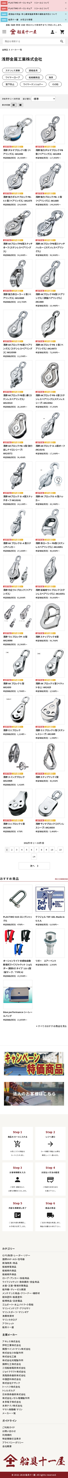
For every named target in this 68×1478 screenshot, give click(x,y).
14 (34, 856)
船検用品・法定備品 (12, 1300)
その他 (55, 84)
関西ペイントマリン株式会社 (16, 1348)
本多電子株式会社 (11, 1401)
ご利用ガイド (8, 1427)
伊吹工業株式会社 (11, 1345)
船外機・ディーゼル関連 (14, 1289)
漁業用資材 (8, 1315)
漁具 (51, 77)
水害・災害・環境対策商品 (15, 1285)
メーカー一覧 (16, 49)
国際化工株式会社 (11, 1364)
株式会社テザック (11, 1382)
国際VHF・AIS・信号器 (13, 1259)
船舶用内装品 (9, 1270)
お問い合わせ (9, 1431)
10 (52, 849)
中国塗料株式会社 (11, 1379)
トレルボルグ (8, 1390)
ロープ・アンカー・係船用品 (15, 1278)
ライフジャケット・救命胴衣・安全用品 (20, 1281)
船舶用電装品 (9, 1266)
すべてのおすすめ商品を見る (52, 1026)
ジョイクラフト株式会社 (14, 1371)
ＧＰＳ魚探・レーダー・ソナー (16, 1255)
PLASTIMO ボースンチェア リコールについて (28, 2)
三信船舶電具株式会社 (14, 1367)
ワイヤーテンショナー (33, 84)
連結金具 (33, 70)
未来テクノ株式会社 (12, 1405)
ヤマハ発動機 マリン (12, 1409)
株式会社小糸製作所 (12, 1352)
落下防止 (10, 84)
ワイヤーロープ (13, 77)
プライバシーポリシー (13, 1442)
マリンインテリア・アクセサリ (16, 1308)
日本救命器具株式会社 (14, 1394)
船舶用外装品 (9, 1274)
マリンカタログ (9, 1319)
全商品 (5, 49)
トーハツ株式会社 (11, 1386)
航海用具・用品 (10, 1262)
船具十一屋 (8, 1327)
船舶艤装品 (34, 77)
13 (60, 849)
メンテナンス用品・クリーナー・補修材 (21, 1293)
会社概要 (7, 1446)
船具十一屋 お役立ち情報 (20, 19)
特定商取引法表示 (11, 1438)
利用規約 (7, 1434)
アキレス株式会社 (11, 1341)
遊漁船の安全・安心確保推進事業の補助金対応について (32, 14)
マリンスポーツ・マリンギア (15, 1312)
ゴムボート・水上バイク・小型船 (18, 1304)
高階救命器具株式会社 (14, 1375)
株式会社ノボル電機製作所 (16, 1398)
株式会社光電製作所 (12, 1360)
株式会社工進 (9, 1356)
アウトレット (8, 1323)
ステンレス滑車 (13, 70)
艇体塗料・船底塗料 (12, 1296)
